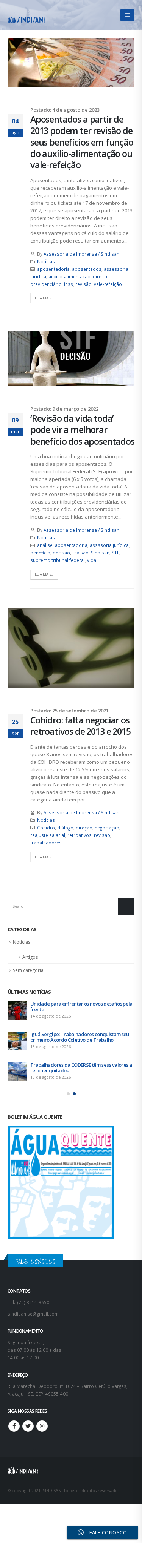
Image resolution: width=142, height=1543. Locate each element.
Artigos (30, 957)
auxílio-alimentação (69, 276)
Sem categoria (28, 970)
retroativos (79, 835)
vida (91, 560)
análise (45, 545)
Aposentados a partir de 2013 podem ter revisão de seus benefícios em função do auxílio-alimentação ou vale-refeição (81, 142)
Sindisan (100, 553)
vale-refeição (108, 284)
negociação (107, 827)
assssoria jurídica (109, 545)
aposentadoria (53, 269)
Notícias (46, 261)
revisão (83, 284)
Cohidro (46, 827)
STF (115, 553)
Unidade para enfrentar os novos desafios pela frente (81, 1006)
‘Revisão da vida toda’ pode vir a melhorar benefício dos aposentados (82, 429)
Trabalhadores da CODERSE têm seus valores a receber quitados (81, 1067)
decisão (61, 553)
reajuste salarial (47, 835)
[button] (68, 1093)
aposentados (86, 269)
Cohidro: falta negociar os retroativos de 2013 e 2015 (80, 725)
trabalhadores (46, 843)
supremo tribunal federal (57, 560)
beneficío (40, 553)
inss (68, 284)
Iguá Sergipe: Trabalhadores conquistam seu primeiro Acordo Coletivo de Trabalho (79, 1037)
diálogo (65, 827)
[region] (71, 1474)
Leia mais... (44, 298)
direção (84, 827)
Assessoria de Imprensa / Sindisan (81, 254)
